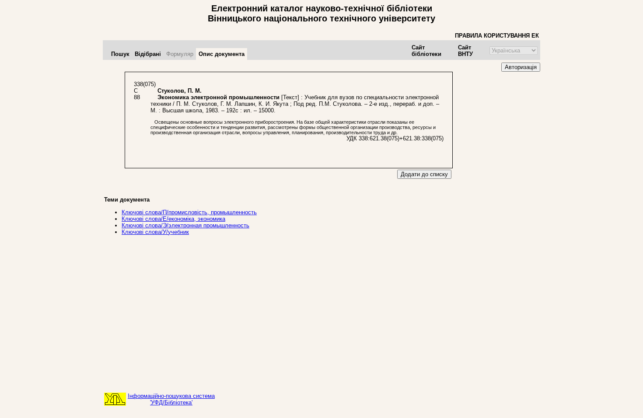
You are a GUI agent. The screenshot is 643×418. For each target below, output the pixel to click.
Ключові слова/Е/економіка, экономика (173, 219)
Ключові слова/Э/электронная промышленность (185, 225)
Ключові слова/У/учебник (155, 232)
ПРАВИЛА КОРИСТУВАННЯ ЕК (497, 35)
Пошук (120, 54)
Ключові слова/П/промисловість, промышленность (189, 212)
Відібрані (148, 54)
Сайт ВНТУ (465, 50)
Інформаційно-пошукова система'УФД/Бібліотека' (171, 399)
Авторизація (521, 67)
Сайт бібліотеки (426, 50)
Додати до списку (424, 174)
